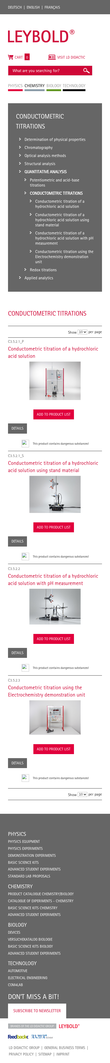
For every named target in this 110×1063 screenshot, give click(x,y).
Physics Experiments (25, 848)
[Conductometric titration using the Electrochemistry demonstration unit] (55, 717)
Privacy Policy (21, 1054)
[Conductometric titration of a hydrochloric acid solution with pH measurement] (55, 606)
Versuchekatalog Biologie (30, 939)
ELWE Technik (42, 1036)
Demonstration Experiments (32, 855)
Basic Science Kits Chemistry (32, 908)
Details (17, 428)
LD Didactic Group (24, 1048)
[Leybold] (41, 17)
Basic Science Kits (23, 862)
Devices (14, 932)
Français (52, 7)
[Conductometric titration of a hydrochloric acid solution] (55, 381)
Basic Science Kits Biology (30, 946)
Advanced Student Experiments (34, 869)
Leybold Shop (69, 1026)
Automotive (17, 971)
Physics (17, 834)
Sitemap (45, 1054)
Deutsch (15, 7)
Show (72, 332)
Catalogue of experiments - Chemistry (40, 901)
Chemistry (20, 886)
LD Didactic (32, 1026)
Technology (22, 963)
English (33, 7)
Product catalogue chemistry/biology (41, 894)
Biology (17, 925)
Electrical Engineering (27, 978)
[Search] (86, 70)
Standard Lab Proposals (29, 876)
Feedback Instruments (18, 1036)
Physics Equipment (24, 841)
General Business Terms (64, 1048)
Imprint (62, 1054)
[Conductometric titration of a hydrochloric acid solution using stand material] (55, 494)
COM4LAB (15, 985)
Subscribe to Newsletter (37, 1010)
